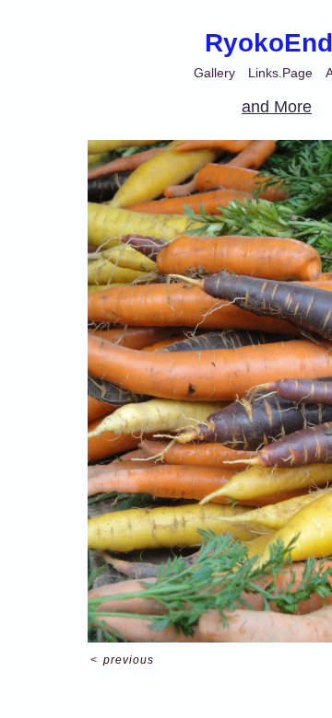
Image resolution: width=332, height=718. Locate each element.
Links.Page (280, 72)
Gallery (214, 72)
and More (277, 107)
